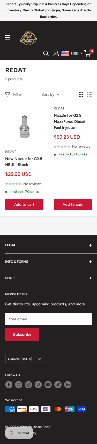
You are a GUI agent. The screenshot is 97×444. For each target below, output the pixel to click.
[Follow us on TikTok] (58, 384)
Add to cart (24, 204)
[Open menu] (7, 37)
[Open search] (46, 53)
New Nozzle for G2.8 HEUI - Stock (23, 161)
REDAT (10, 152)
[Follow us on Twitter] (18, 384)
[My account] (56, 53)
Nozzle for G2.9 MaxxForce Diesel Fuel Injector (69, 121)
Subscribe (22, 334)
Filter (17, 94)
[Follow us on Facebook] (8, 384)
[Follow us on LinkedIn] (67, 384)
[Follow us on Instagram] (28, 384)
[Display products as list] (89, 94)
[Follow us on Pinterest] (38, 384)
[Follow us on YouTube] (48, 384)
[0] (87, 53)
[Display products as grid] (81, 94)
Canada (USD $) (20, 359)
